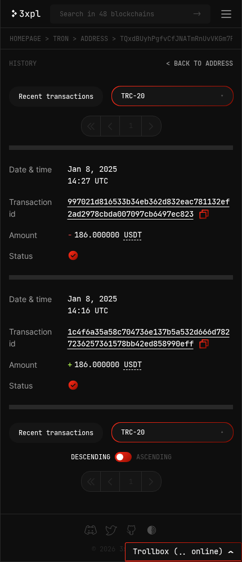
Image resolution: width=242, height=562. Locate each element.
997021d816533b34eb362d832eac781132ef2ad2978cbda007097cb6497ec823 (149, 208)
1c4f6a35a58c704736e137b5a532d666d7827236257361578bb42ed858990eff (149, 338)
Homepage (25, 38)
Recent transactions (56, 96)
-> (197, 14)
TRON (61, 38)
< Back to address (199, 63)
